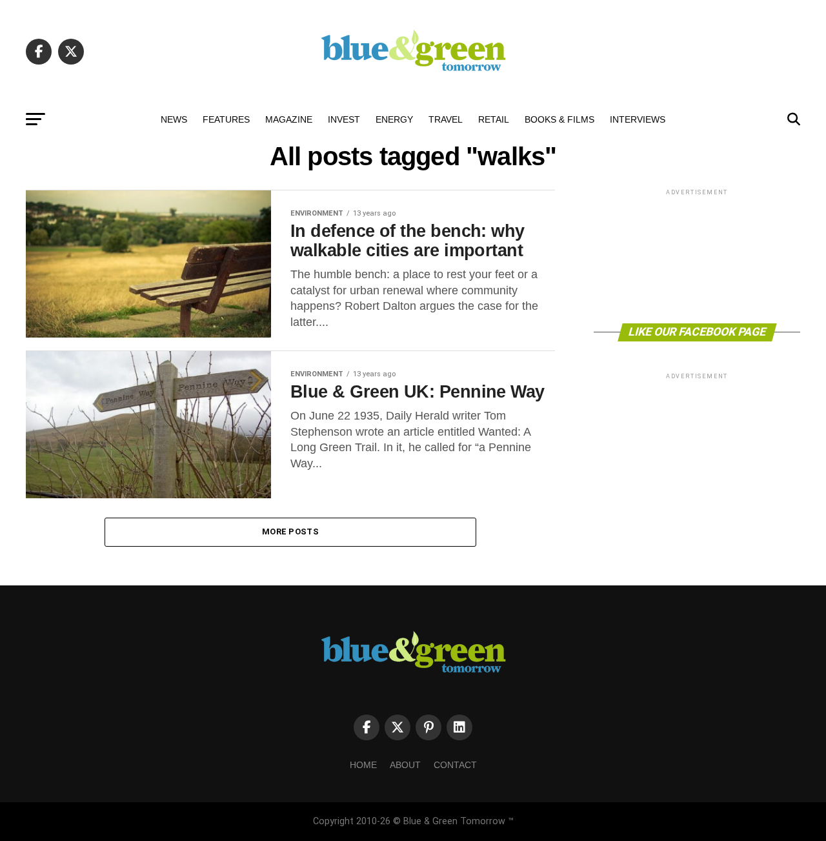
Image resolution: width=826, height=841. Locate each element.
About (405, 765)
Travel (445, 119)
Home (363, 765)
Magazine (288, 119)
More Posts (290, 531)
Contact (455, 765)
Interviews (637, 119)
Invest (344, 119)
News (174, 119)
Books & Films (559, 119)
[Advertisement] (697, 255)
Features (226, 119)
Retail (493, 119)
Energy (394, 119)
